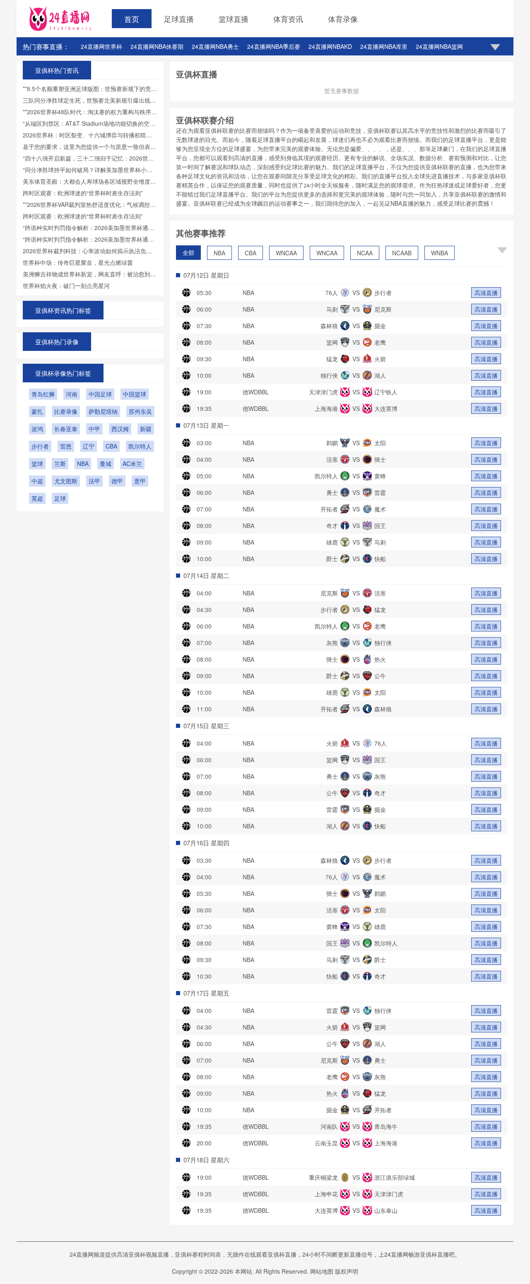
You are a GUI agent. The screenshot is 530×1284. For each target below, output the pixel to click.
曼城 (105, 463)
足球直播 (179, 18)
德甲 (117, 481)
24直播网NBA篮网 (439, 46)
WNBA (439, 253)
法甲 (94, 481)
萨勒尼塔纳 (103, 411)
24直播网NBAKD (330, 46)
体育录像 (343, 18)
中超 (37, 481)
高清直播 (486, 292)
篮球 (37, 463)
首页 (131, 18)
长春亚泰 (65, 429)
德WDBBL (256, 392)
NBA (219, 253)
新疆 (146, 429)
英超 (37, 498)
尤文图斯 (65, 481)
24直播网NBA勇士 (215, 46)
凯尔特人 (140, 446)
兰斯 (60, 463)
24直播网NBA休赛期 (156, 46)
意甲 (140, 481)
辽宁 (88, 446)
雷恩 (66, 446)
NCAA (365, 253)
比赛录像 (65, 411)
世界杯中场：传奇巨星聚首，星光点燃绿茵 (78, 262)
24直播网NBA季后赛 (273, 46)
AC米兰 (132, 463)
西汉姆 (120, 429)
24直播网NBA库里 (383, 46)
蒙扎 (37, 411)
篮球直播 (233, 18)
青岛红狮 (43, 394)
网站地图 (321, 1271)
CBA (250, 253)
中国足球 (100, 394)
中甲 (94, 429)
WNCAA (286, 253)
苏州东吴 (140, 411)
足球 (60, 498)
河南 (71, 394)
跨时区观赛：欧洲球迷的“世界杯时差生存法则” (83, 193)
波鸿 (37, 429)
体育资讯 (288, 18)
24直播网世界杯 (101, 46)
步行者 (40, 446)
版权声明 (346, 1271)
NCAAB (402, 253)
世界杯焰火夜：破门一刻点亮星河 (66, 285)
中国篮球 (134, 394)
